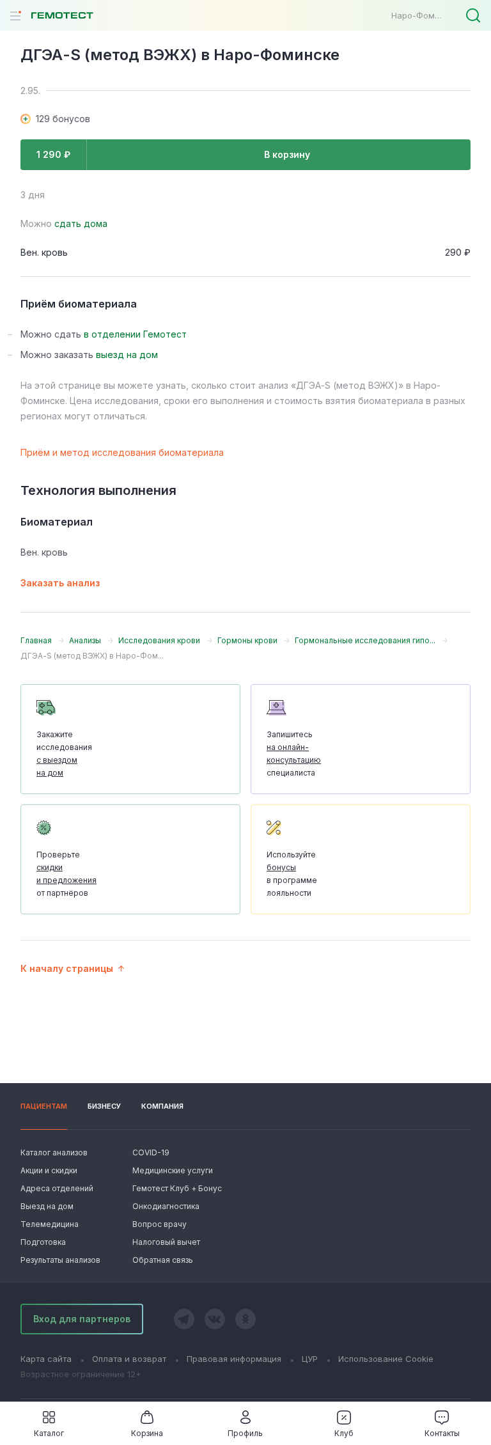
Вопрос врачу (159, 1224)
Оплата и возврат (129, 1359)
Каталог (49, 1433)
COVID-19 (150, 1152)
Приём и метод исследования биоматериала (122, 452)
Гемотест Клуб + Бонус (175, 1188)
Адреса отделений (56, 1188)
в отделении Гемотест (135, 334)
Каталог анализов (54, 1152)
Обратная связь (162, 1260)
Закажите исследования (64, 753)
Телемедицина (49, 1224)
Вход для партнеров (81, 1318)
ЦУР (310, 1359)
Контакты (442, 1433)
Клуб (344, 1433)
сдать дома (80, 223)
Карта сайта (46, 1359)
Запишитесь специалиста (294, 753)
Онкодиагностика (165, 1206)
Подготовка (43, 1242)
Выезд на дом (47, 1206)
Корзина (147, 1433)
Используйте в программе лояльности (292, 874)
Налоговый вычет (166, 1242)
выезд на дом (127, 354)
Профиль (245, 1433)
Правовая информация (234, 1359)
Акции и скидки (48, 1170)
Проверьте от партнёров (66, 874)
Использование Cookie (385, 1359)
